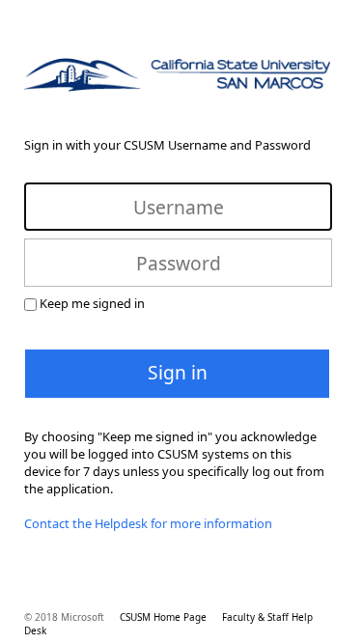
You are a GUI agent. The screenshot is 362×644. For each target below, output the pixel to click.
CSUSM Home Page (163, 617)
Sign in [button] (178, 372)
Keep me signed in (92, 303)
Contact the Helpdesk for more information (148, 523)
